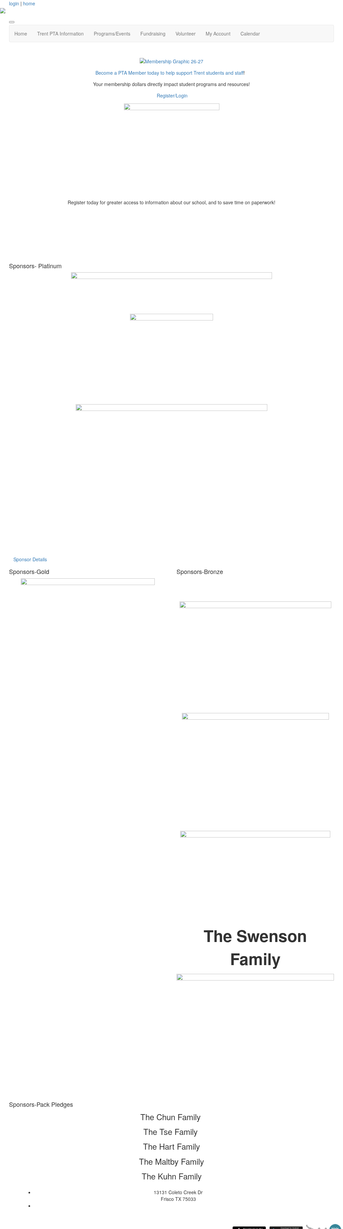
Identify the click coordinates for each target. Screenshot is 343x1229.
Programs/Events (112, 33)
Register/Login (172, 95)
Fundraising (152, 33)
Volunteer (186, 33)
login (14, 3)
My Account (218, 33)
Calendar (250, 33)
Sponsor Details (30, 559)
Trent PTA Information (60, 33)
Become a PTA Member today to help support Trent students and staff (169, 72)
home (29, 3)
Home (20, 33)
